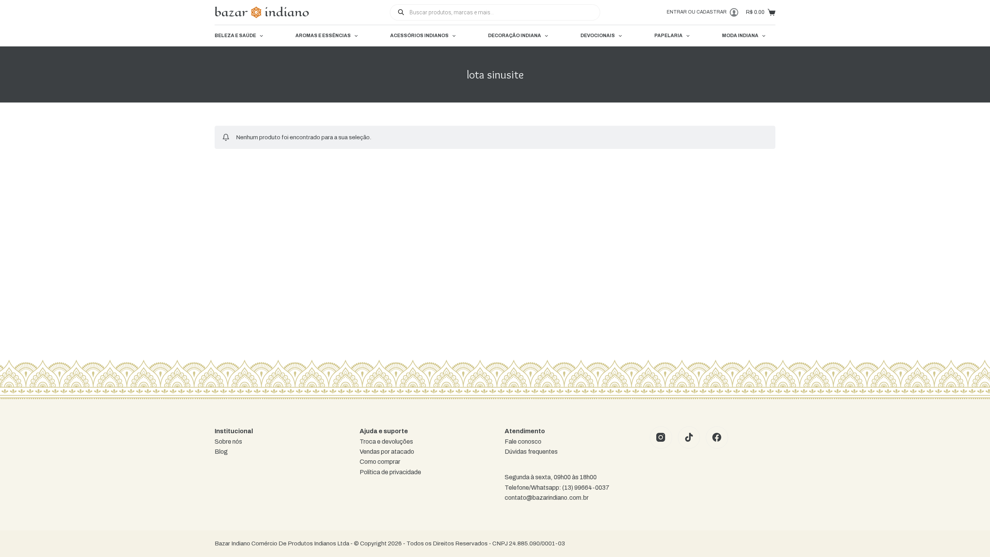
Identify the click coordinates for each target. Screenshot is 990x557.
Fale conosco (523, 441)
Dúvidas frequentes (531, 451)
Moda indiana (740, 35)
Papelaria (668, 35)
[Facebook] (717, 437)
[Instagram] (661, 437)
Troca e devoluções (386, 441)
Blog (221, 451)
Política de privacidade (390, 472)
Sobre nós (228, 441)
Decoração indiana (514, 35)
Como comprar (380, 461)
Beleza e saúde (235, 35)
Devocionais (597, 35)
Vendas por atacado (387, 451)
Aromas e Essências (323, 35)
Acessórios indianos (419, 35)
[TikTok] (689, 437)
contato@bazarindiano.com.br (547, 497)
